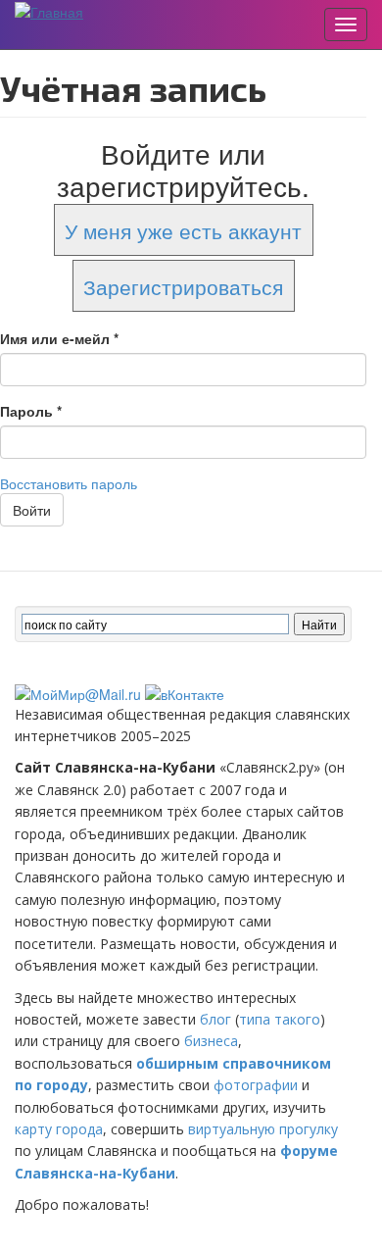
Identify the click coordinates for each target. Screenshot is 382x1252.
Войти (32, 510)
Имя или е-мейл (59, 338)
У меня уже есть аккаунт (183, 230)
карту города (59, 1129)
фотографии (256, 1085)
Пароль (31, 411)
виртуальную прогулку (263, 1129)
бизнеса (211, 1040)
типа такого (279, 1019)
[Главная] (49, 11)
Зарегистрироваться (183, 285)
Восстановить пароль (68, 483)
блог (215, 1019)
